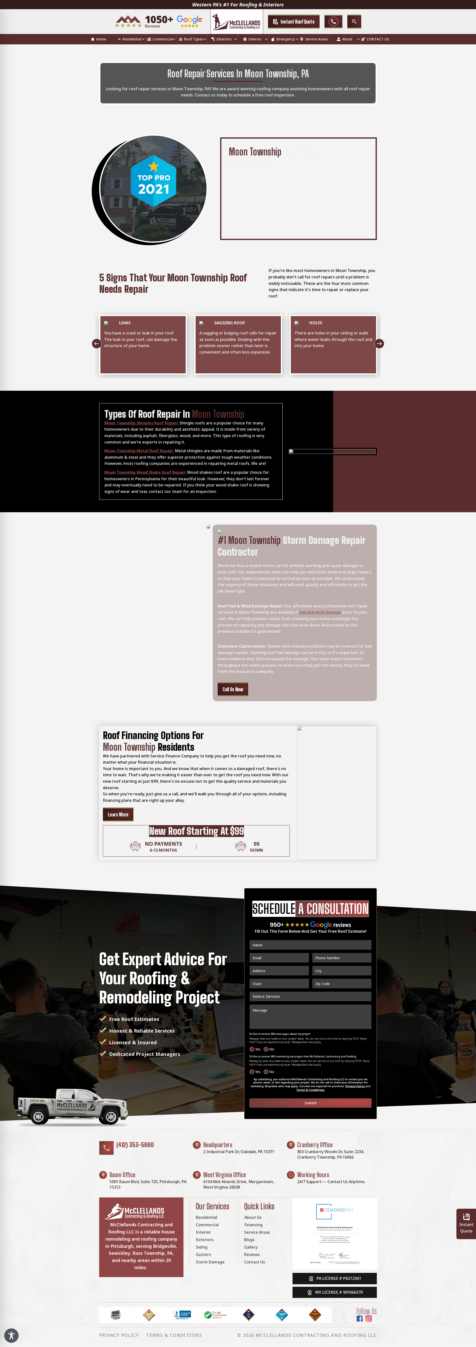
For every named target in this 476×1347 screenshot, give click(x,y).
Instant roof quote (298, 22)
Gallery (251, 1247)
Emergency (285, 39)
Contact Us (254, 1262)
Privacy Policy (355, 1086)
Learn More (118, 814)
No (271, 1049)
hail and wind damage (320, 612)
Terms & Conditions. (310, 1090)
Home (101, 39)
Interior (255, 39)
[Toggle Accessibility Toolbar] (11, 1335)
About (347, 39)
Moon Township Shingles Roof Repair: (141, 423)
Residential (131, 39)
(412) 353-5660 (135, 1144)
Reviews (252, 1254)
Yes (258, 1049)
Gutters (203, 1254)
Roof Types (193, 39)
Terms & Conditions (174, 1335)
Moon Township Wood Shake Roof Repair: (145, 472)
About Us (253, 1217)
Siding (202, 1247)
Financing (253, 1224)
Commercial (162, 39)
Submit (311, 1103)
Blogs (249, 1239)
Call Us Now (233, 689)
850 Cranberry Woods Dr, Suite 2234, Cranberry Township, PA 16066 (330, 1154)
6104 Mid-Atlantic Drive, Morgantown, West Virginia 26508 (238, 1184)
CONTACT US (378, 39)
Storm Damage (210, 1262)
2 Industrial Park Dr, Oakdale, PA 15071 (238, 1151)
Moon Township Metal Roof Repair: (139, 450)
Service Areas (316, 39)
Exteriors (224, 39)
